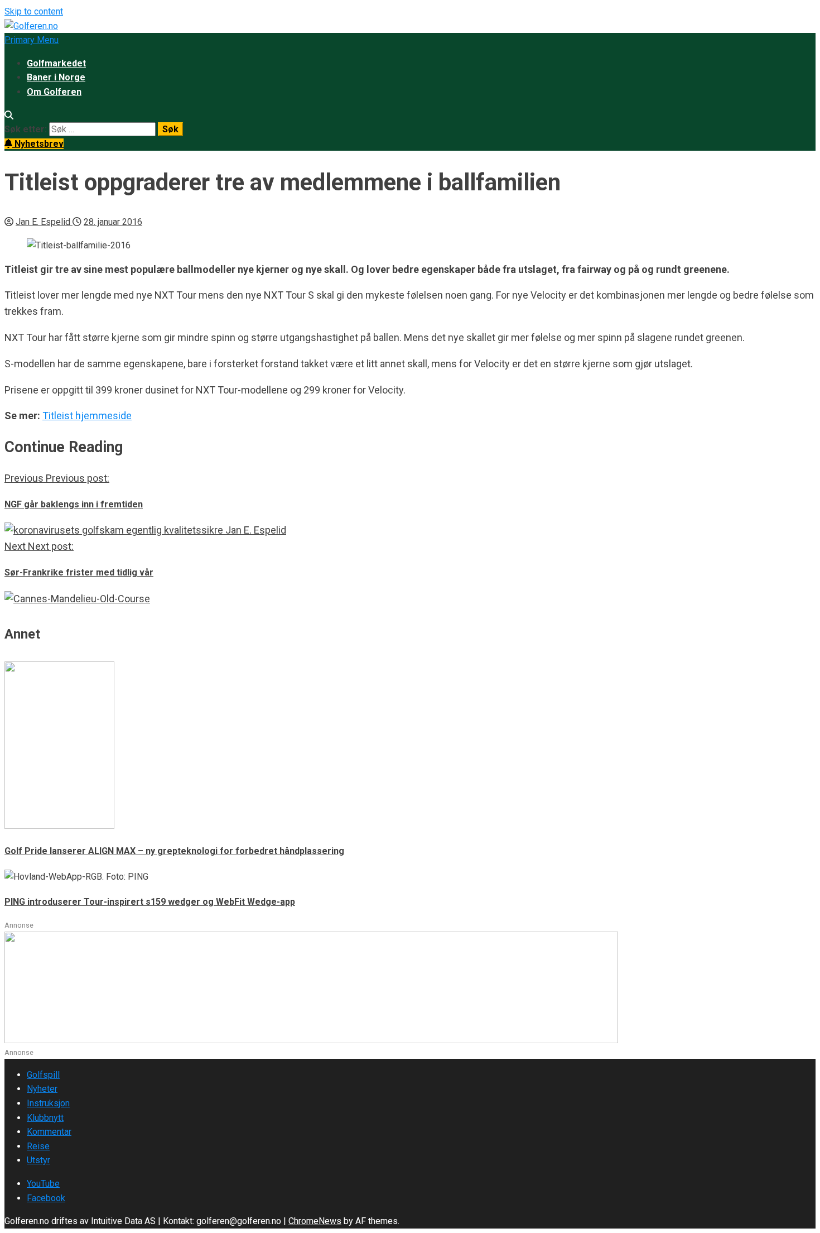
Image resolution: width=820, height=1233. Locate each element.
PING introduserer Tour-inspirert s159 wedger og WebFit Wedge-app (149, 901)
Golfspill (43, 1074)
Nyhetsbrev (38, 143)
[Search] (8, 115)
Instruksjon (48, 1103)
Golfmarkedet (56, 63)
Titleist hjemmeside (87, 415)
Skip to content (33, 11)
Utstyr (38, 1160)
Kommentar (49, 1131)
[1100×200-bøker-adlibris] (311, 1040)
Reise (38, 1146)
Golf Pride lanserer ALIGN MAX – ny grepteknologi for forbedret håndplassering (174, 851)
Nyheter (42, 1088)
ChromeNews (314, 1221)
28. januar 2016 (113, 222)
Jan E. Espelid (44, 222)
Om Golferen (54, 92)
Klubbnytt (45, 1117)
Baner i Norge (56, 77)
